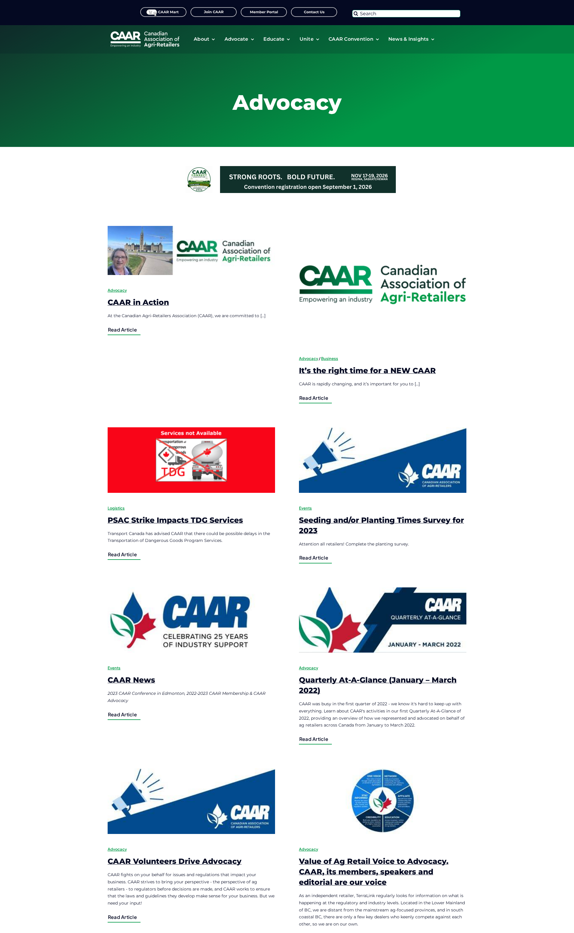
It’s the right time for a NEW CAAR (367, 370)
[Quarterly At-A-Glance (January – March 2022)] (382, 620)
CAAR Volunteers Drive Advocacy (175, 861)
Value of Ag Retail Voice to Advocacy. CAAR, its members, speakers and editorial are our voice (373, 872)
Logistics (116, 508)
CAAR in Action (138, 302)
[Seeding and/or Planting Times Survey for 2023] (382, 460)
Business (329, 358)
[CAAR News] (191, 620)
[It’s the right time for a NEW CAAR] (382, 284)
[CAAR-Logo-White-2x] (145, 33)
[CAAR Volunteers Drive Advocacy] (191, 801)
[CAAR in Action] (191, 250)
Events (305, 508)
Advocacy (117, 290)
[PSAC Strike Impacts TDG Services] (191, 460)
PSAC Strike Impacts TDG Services (175, 520)
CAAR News (131, 679)
